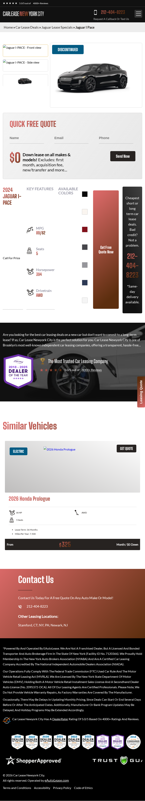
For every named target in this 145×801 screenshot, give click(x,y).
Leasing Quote (141, 392)
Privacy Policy (62, 788)
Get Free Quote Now (106, 249)
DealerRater (60, 719)
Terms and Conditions (17, 788)
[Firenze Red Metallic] (84, 229)
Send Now (123, 156)
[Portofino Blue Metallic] (84, 282)
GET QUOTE (126, 448)
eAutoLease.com (57, 780)
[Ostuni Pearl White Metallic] (84, 300)
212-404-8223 (113, 12)
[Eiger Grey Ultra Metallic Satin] (84, 265)
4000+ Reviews (40, 3)
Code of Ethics (83, 788)
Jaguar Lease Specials (57, 27)
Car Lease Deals (27, 27)
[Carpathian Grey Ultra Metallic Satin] (84, 247)
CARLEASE (23, 13)
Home (8, 27)
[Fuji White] (84, 211)
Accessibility (42, 788)
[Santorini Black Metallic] (84, 194)
